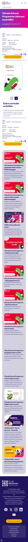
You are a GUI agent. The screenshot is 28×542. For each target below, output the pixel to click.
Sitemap (14, 536)
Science (3, 36)
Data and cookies (14, 530)
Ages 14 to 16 (16, 40)
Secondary (4, 40)
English (3, 34)
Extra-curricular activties (16, 34)
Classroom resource (13, 44)
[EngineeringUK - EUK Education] (6, 3)
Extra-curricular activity (6, 49)
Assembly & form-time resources (8, 48)
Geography (8, 34)
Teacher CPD (4, 50)
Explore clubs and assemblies (13, 57)
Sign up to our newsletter (14, 521)
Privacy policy (14, 528)
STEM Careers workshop (17, 49)
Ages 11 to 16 (10, 40)
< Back (4, 54)
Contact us (14, 534)
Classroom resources (7, 7)
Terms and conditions (14, 526)
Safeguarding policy (14, 532)
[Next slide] (16, 98)
